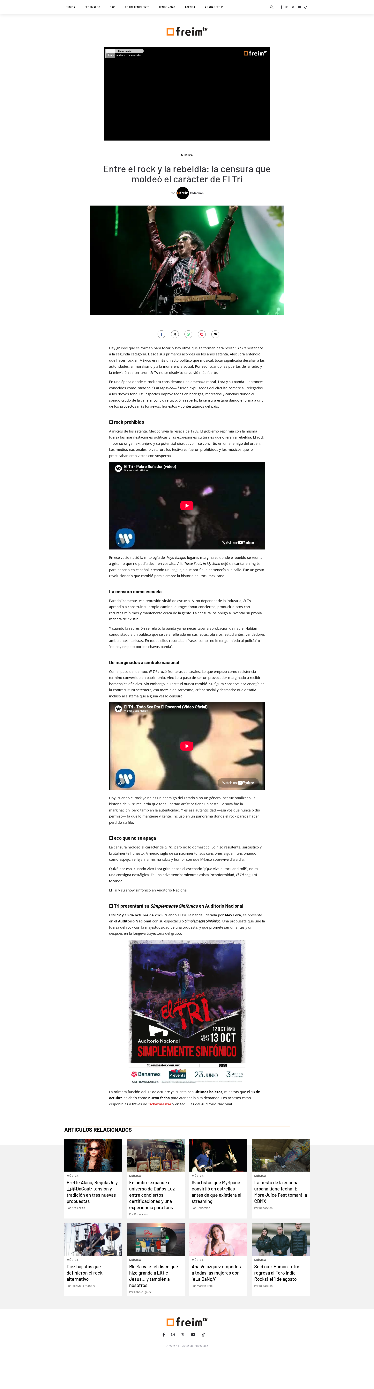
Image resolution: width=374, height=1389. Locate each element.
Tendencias (167, 7)
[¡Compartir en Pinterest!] (202, 334)
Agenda (190, 7)
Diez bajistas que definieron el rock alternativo (84, 1273)
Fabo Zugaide (143, 1292)
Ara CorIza (78, 1208)
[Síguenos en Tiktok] (305, 7)
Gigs (113, 7)
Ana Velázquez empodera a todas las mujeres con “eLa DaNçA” (217, 1273)
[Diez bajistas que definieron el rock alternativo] (93, 1239)
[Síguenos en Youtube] (299, 7)
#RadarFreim (214, 7)
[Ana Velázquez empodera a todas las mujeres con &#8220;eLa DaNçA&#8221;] (218, 1239)
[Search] (271, 7)
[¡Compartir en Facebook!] (161, 334)
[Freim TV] (187, 30)
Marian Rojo (205, 1286)
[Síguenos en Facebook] (281, 7)
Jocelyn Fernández (83, 1286)
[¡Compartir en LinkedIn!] (188, 334)
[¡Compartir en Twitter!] (175, 334)
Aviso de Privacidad (195, 1346)
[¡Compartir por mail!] (215, 334)
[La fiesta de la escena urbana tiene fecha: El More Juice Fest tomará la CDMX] (281, 1155)
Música (70, 7)
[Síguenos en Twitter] (293, 7)
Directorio (172, 1346)
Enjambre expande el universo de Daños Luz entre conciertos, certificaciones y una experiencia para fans (152, 1195)
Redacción (197, 193)
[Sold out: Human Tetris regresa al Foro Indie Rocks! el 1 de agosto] (281, 1239)
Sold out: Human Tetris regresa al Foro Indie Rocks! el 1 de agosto (277, 1273)
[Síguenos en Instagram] (287, 7)
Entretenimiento (137, 7)
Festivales (92, 7)
